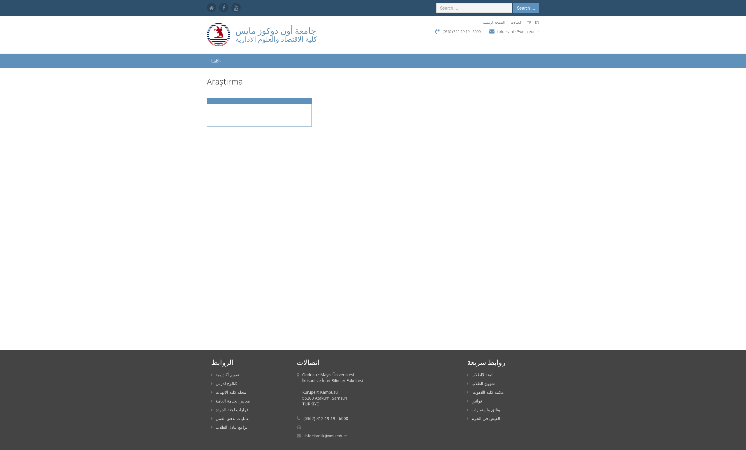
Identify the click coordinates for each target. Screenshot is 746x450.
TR (529, 22)
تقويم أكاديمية (227, 374)
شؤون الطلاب (483, 383)
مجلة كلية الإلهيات (231, 392)
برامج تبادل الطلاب (231, 427)
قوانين (476, 401)
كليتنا (215, 61)
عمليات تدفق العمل (232, 418)
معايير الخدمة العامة (233, 401)
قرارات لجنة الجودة (232, 409)
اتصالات (516, 22)
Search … (526, 8)
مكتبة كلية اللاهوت (487, 392)
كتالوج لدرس (226, 383)
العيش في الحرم (485, 418)
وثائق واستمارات (485, 409)
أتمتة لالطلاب (482, 374)
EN (537, 22)
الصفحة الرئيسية (494, 22)
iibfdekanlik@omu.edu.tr (518, 31)
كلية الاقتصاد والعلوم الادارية (276, 39)
